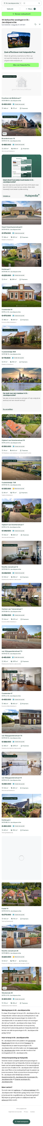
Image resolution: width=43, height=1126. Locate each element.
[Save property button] (38, 75)
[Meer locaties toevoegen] (24, 3)
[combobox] (33, 3)
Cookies (32, 1112)
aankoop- (17, 1090)
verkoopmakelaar (29, 1090)
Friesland (27, 1043)
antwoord (5, 1100)
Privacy (26, 1112)
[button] (21, 176)
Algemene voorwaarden (15, 1112)
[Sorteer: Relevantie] (39, 24)
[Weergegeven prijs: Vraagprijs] (35, 24)
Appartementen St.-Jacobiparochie (14, 1077)
